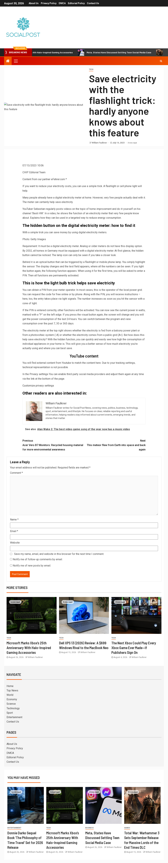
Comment (16, 472)
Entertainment (14, 717)
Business (89, 828)
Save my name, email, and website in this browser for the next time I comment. (59, 553)
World (10, 694)
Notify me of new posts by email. (32, 565)
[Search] (161, 61)
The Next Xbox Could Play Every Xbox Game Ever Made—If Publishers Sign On (133, 648)
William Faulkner (100, 143)
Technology (13, 708)
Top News (12, 690)
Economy (12, 699)
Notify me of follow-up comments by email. (38, 559)
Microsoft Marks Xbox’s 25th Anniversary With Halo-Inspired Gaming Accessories (29, 648)
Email (14, 531)
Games (127, 828)
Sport (10, 712)
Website (15, 542)
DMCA (62, 3)
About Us (34, 3)
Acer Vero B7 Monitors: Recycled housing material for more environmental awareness (52, 445)
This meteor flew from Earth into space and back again (116, 445)
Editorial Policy (76, 3)
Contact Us (93, 3)
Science (11, 703)
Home (10, 686)
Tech (91, 69)
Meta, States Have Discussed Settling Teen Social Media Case (102, 52)
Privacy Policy (48, 3)
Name (14, 519)
